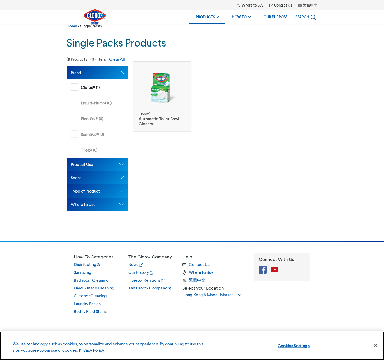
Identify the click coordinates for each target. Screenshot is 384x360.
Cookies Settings (294, 345)
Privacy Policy (91, 349)
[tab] (97, 72)
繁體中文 (310, 5)
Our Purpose (275, 17)
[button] (97, 59)
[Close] (375, 345)
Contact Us (282, 5)
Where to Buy (252, 5)
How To (239, 17)
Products (206, 17)
